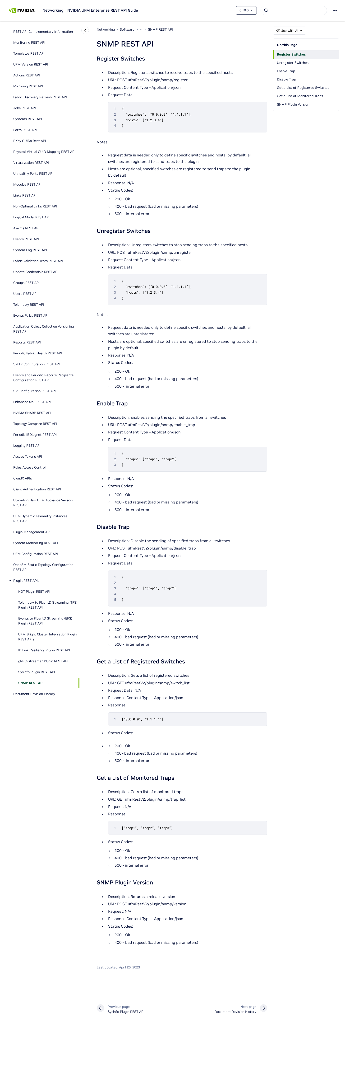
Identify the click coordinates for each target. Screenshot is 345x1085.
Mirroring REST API (28, 86)
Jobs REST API (24, 108)
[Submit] (266, 10)
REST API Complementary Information (43, 31)
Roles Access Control (29, 467)
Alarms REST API (26, 228)
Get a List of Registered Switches (303, 87)
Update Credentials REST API (35, 272)
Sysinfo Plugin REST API (36, 672)
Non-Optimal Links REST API (35, 206)
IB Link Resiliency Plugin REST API (44, 650)
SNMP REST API (30, 683)
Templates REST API (29, 53)
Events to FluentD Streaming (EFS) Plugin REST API (45, 620)
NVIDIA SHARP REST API (32, 413)
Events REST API (26, 239)
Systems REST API (27, 119)
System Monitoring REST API (35, 543)
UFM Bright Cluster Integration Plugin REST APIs (47, 636)
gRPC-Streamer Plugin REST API (43, 661)
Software (127, 29)
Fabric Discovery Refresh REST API (40, 97)
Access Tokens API (27, 456)
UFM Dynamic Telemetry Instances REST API (40, 518)
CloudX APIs (22, 478)
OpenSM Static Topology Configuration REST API (43, 567)
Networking (53, 10)
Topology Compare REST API (35, 424)
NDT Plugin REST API (34, 591)
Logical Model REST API (31, 217)
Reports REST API (27, 342)
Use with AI (289, 30)
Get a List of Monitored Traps (300, 96)
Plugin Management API (32, 532)
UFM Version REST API (30, 64)
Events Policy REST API (30, 315)
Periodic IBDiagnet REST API (35, 434)
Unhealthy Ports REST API (33, 173)
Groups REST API (26, 283)
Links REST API (25, 195)
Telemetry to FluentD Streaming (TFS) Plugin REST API (47, 605)
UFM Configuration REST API (35, 554)
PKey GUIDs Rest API (29, 141)
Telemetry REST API (28, 304)
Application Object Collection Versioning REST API (43, 328)
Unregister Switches (292, 63)
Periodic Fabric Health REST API (37, 353)
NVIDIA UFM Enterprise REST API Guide (102, 10)
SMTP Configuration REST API (36, 364)
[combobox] (294, 10)
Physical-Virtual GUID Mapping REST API (44, 152)
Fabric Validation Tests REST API (38, 261)
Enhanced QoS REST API (32, 402)
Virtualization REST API (31, 162)
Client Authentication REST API (37, 489)
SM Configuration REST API (34, 391)
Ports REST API (25, 130)
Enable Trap (286, 71)
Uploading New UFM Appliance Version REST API (43, 502)
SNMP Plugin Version (293, 104)
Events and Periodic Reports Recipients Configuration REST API (43, 377)
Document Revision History (34, 694)
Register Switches (291, 54)
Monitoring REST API (29, 42)
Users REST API (25, 293)
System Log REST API (30, 250)
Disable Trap (286, 79)
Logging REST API (27, 445)
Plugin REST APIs (26, 580)
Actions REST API (26, 75)
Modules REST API (27, 184)
